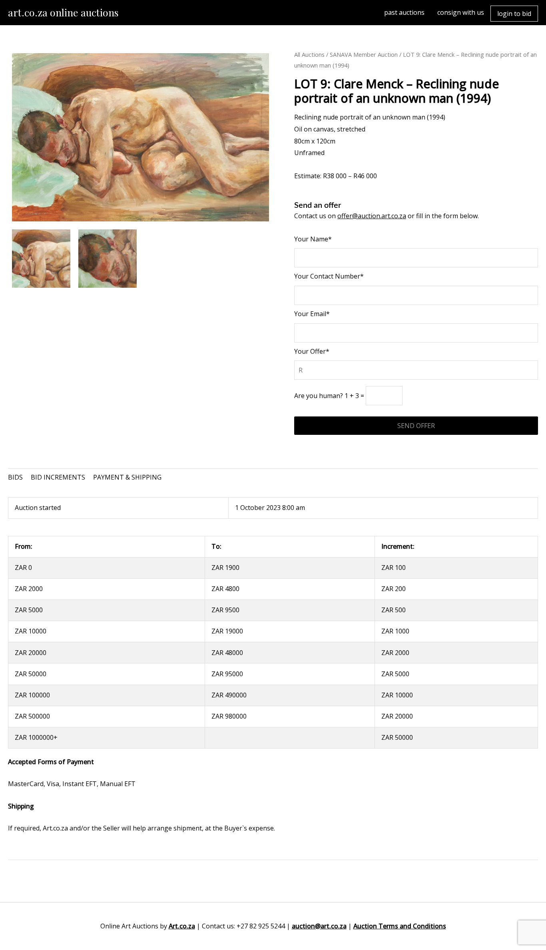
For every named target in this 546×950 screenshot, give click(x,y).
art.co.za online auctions (63, 12)
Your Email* (312, 313)
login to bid (514, 13)
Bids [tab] (15, 477)
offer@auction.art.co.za (371, 215)
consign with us (460, 12)
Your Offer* (311, 351)
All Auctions (309, 54)
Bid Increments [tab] (58, 477)
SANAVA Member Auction (364, 54)
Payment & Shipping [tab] (127, 477)
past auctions (404, 12)
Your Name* (313, 239)
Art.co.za (182, 926)
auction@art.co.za (319, 926)
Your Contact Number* (329, 276)
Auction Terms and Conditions (399, 926)
